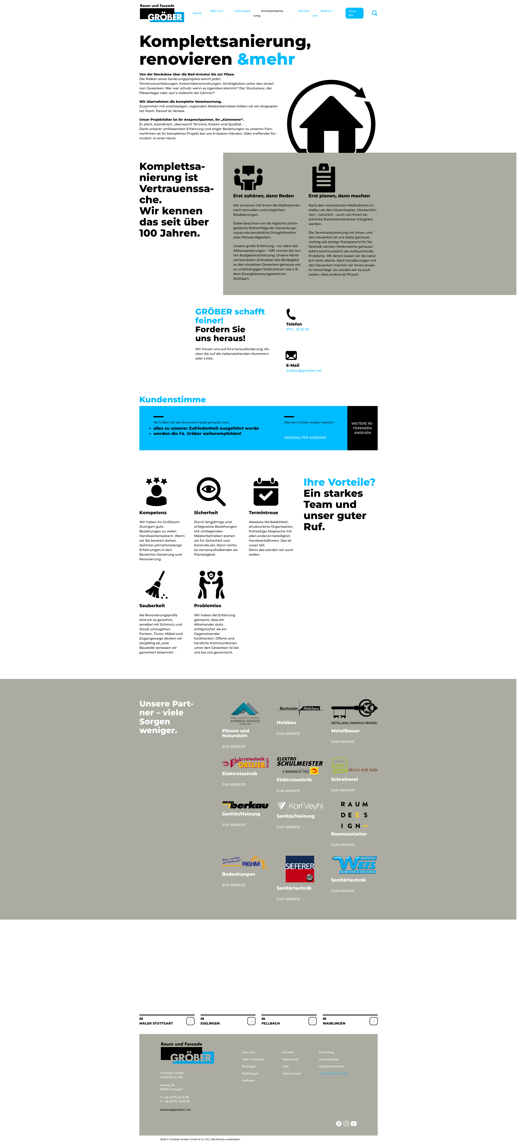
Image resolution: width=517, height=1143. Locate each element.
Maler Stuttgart (156, 1023)
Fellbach (271, 1023)
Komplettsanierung (333, 1073)
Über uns (248, 1052)
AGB (285, 1066)
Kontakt (288, 1052)
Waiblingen (334, 1023)
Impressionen (329, 1059)
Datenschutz (291, 1073)
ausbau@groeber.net (304, 368)
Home (197, 13)
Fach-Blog (326, 1052)
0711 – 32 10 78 (297, 326)
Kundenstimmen (331, 1066)
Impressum (290, 1059)
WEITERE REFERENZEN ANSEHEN (362, 428)
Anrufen (353, 13)
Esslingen (210, 1023)
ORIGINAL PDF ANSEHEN (305, 438)
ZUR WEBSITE (234, 747)
